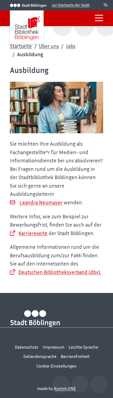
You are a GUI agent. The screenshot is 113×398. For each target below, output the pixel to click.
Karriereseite (32, 233)
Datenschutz (26, 347)
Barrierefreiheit (75, 356)
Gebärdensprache (39, 356)
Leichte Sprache (83, 347)
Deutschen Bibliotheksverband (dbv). (59, 272)
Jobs (70, 46)
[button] (99, 18)
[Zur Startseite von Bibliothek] (26, 27)
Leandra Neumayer (41, 202)
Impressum (53, 347)
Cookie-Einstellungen (56, 366)
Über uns (49, 46)
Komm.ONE (65, 388)
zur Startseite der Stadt (71, 4)
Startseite (21, 46)
